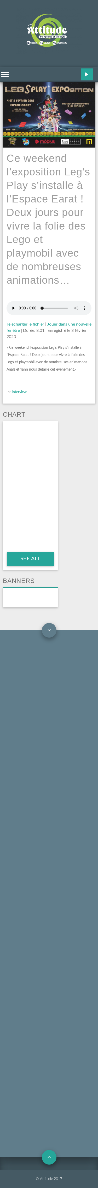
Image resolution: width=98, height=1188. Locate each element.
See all (30, 558)
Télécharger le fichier (25, 324)
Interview (19, 392)
